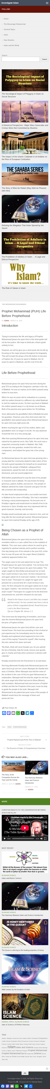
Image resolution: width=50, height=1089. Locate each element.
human (38, 1044)
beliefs (29, 1038)
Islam (9, 727)
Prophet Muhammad (11, 1053)
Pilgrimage (19, 1050)
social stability (21, 1056)
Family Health (11, 1044)
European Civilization (39, 1041)
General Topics (9, 29)
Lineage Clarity (38, 1047)
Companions (42, 1038)
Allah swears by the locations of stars (16, 989)
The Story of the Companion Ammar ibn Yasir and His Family (10, 777)
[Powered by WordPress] (17, 1082)
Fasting (26, 1044)
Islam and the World (11, 45)
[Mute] (41, 838)
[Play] (5, 838)
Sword (44, 1056)
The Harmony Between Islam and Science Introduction (34, 780)
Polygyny (25, 1050)
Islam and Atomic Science (12, 878)
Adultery (4, 1038)
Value (3, 1059)
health (30, 1044)
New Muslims (9, 40)
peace (14, 1050)
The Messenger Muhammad (14, 304)
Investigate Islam (10, 3)
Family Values (19, 1044)
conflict (4, 1041)
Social (14, 1056)
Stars (31, 1056)
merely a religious (7, 1050)
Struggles (39, 1056)
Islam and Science (9, 875)
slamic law (9, 1056)
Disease (8, 1041)
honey (34, 1044)
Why (6, 1059)
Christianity (34, 1038)
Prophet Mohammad (19, 727)
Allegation (9, 1038)
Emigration (14, 1041)
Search (4, 55)
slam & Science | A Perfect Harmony (16, 1025)
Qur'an (24, 1053)
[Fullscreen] (45, 838)
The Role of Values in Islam (14, 288)
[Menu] (47, 3)
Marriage (44, 1047)
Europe (31, 1041)
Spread (27, 1056)
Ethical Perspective (23, 1041)
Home (6, 19)
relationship (30, 1053)
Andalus (24, 1038)
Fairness (4, 1044)
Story (34, 1056)
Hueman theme (37, 1082)
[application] (25, 828)
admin (6, 321)
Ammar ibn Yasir (17, 1038)
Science (37, 1053)
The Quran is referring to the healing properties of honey (23, 950)
